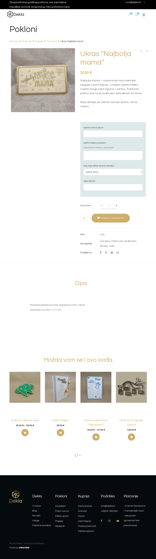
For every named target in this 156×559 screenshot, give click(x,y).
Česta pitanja (85, 506)
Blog (34, 511)
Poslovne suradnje (41, 525)
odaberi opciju (25, 433)
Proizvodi (26, 41)
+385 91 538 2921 (109, 511)
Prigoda (39, 41)
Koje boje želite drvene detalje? (99, 166)
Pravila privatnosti (87, 526)
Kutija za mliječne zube (25, 420)
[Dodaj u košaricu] (131, 437)
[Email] (117, 252)
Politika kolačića (86, 531)
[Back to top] (147, 540)
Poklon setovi (61, 516)
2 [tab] (80, 455)
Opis (81, 283)
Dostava (82, 511)
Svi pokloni (60, 506)
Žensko (104, 246)
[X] (106, 252)
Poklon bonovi (62, 511)
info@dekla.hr (133, 2)
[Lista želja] (129, 14)
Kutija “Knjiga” (60, 420)
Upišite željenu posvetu (95, 143)
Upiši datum (89, 181)
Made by (13, 548)
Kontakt (36, 516)
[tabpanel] (25, 405)
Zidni (112, 246)
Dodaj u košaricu (112, 218)
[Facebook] (100, 252)
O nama (36, 506)
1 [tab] (76, 455)
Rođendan (130, 241)
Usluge (35, 520)
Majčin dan (117, 241)
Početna (13, 41)
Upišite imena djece (93, 128)
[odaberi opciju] (25, 432)
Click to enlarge (70, 53)
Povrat (81, 516)
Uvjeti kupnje (84, 521)
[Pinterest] (112, 252)
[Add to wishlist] (84, 218)
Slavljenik (60, 526)
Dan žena (52, 41)
